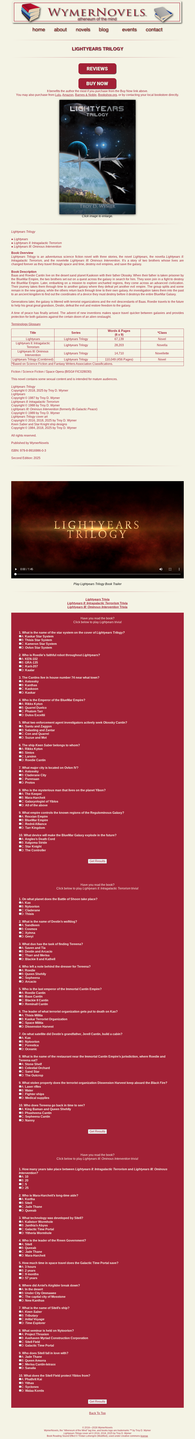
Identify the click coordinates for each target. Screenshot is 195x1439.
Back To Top (97, 1413)
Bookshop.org (107, 94)
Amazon (68, 94)
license (144, 1436)
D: (36, 647)
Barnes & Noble (86, 94)
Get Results (97, 861)
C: (39, 643)
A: (37, 636)
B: (36, 640)
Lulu (58, 94)
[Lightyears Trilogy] (97, 156)
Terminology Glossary (26, 324)
